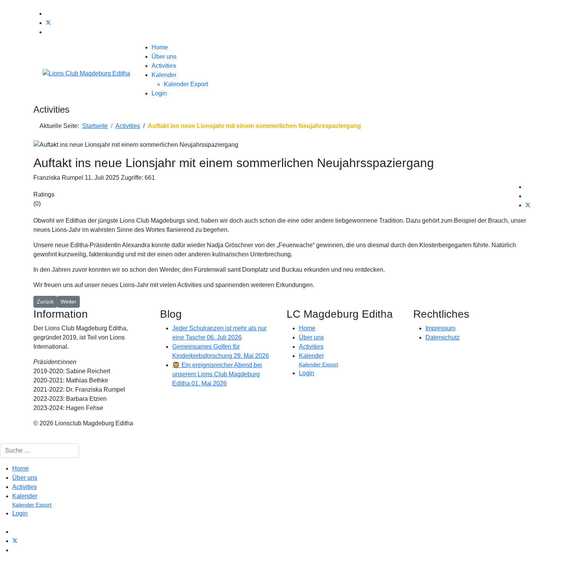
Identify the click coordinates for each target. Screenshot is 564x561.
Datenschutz (442, 337)
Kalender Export (186, 84)
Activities (164, 65)
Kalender (164, 75)
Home (160, 47)
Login (159, 93)
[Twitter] (48, 23)
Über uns (164, 56)
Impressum (440, 328)
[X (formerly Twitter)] (528, 205)
